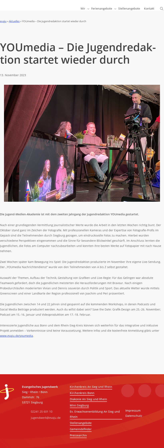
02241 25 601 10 (41, 411)
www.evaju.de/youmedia (16, 336)
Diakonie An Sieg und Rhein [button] (88, 399)
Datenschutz (133, 416)
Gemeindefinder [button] (81, 429)
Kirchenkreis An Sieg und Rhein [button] (91, 387)
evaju (3, 21)
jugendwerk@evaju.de (46, 418)
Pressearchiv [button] (78, 435)
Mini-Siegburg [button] (79, 405)
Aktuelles (14, 21)
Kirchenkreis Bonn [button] (82, 393)
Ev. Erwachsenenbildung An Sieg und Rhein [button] (95, 414)
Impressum (133, 410)
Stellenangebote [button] (81, 423)
